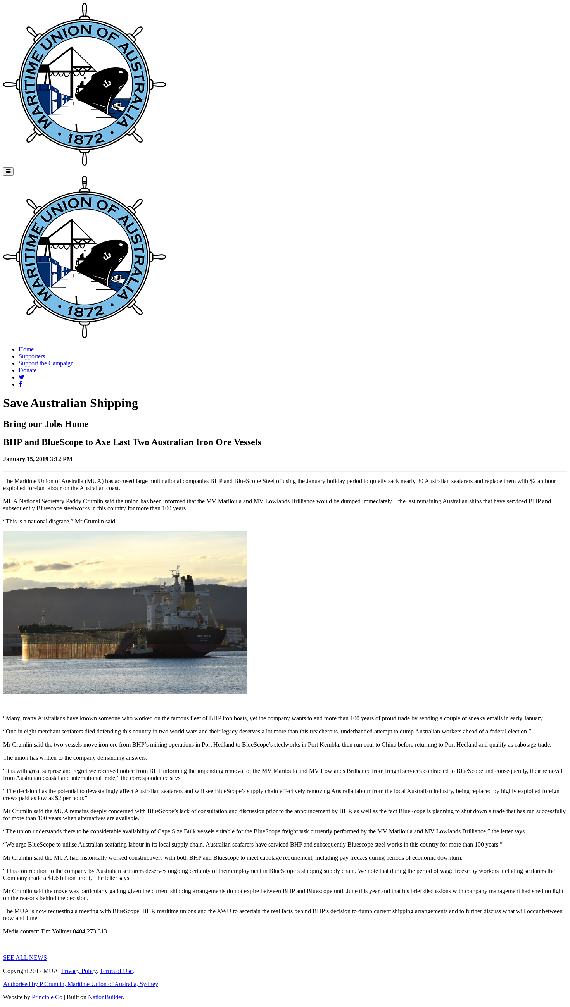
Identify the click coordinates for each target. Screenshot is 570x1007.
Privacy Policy (79, 970)
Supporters (32, 356)
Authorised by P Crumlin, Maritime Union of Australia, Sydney (80, 984)
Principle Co (47, 997)
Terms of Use (116, 970)
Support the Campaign (46, 363)
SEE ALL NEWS (25, 957)
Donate (27, 370)
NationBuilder (105, 997)
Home (26, 349)
